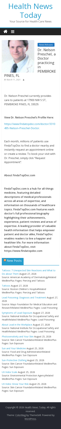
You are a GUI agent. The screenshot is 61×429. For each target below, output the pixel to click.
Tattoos (6, 285)
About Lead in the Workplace (17, 324)
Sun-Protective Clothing (14, 360)
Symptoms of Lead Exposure (17, 312)
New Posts (14, 261)
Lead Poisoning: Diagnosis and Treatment (24, 297)
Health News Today (30, 10)
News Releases (46, 44)
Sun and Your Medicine (14, 348)
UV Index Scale (9, 372)
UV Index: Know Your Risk (15, 383)
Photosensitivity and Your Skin (18, 336)
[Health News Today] (5, 31)
